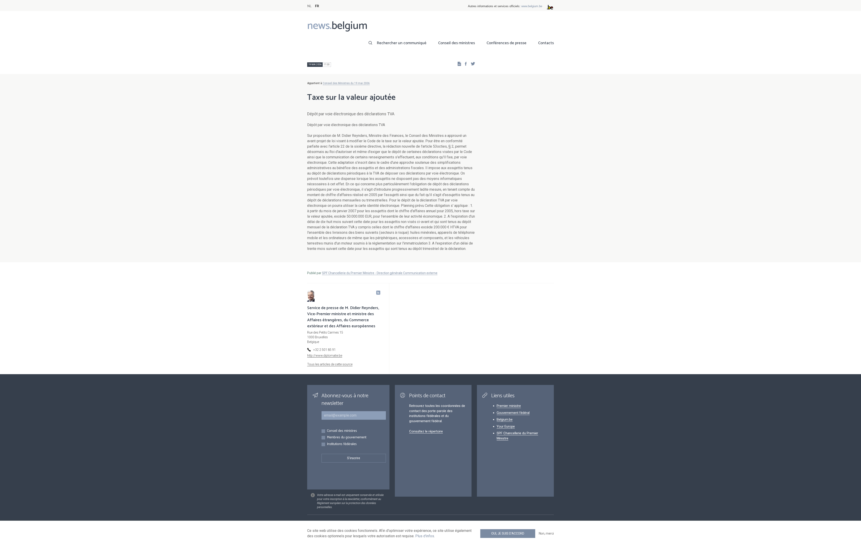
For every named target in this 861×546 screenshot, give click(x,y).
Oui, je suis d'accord (507, 533)
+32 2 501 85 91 (324, 350)
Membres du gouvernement (346, 437)
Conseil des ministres (456, 43)
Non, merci (546, 533)
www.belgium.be (531, 6)
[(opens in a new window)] (464, 64)
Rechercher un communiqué (401, 43)
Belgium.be (505, 419)
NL (309, 6)
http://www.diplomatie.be (324, 355)
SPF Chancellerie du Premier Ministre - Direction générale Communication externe (379, 273)
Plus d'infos (424, 536)
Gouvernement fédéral (513, 413)
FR (317, 6)
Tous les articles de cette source (329, 364)
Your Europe (506, 426)
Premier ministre (509, 406)
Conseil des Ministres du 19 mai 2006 (346, 83)
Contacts (546, 43)
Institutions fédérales (342, 444)
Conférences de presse (506, 43)
